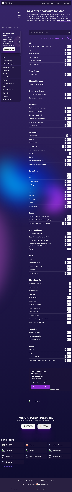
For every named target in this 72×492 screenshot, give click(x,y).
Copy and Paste (8, 83)
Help (58, 3)
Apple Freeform (58, 456)
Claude (31, 445)
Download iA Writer (64, 20)
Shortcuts (50, 3)
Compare (21, 481)
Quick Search (7, 60)
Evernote (9, 462)
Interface (6, 70)
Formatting (6, 77)
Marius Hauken (44, 485)
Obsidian (9, 450)
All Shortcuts (44, 481)
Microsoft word (58, 445)
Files (4, 57)
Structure (6, 73)
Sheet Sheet (7, 99)
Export (5, 96)
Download (65, 3)
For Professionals (32, 481)
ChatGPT (9, 445)
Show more (5, 466)
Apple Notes (10, 456)
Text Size (6, 93)
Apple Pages (57, 450)
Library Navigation (9, 64)
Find (4, 86)
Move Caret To (8, 90)
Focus (5, 80)
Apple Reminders (35, 456)
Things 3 (32, 450)
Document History (9, 67)
